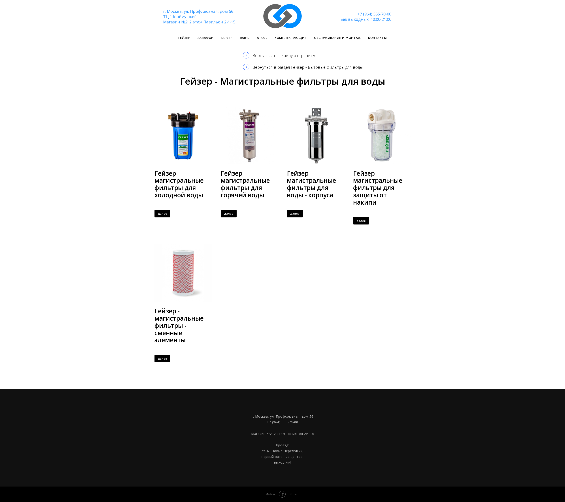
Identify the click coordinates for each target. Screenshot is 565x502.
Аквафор (205, 38)
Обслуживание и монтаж (337, 38)
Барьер (226, 38)
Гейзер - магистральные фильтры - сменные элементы (179, 325)
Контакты (377, 38)
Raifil (244, 38)
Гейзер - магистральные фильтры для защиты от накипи (377, 187)
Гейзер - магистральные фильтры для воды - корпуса (311, 184)
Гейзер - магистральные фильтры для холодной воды (179, 184)
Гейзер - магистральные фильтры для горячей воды (245, 184)
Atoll (262, 38)
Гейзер (184, 38)
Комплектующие (291, 38)
